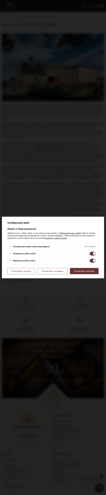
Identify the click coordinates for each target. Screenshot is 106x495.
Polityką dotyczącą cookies (70, 233)
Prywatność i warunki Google (55, 238)
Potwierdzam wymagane (52, 271)
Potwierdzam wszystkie (84, 271)
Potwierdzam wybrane (21, 271)
